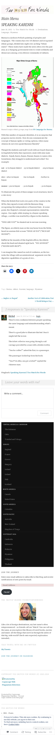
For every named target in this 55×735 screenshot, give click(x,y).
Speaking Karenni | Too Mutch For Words (28, 372)
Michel (11, 316)
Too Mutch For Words (25, 30)
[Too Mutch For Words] (27, 11)
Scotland (8, 484)
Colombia (8, 509)
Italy (6, 479)
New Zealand (10, 524)
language (30, 289)
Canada (8, 494)
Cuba (7, 434)
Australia (8, 519)
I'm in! (6, 592)
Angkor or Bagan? (9, 298)
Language (5, 32)
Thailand (8, 564)
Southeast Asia (9, 534)
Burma (9, 289)
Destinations (43, 30)
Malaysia (8, 549)
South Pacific (8, 514)
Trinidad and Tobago (13, 439)
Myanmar (14, 32)
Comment (44, 413)
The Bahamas (10, 429)
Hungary (8, 464)
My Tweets (5, 649)
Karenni (22, 289)
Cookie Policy (13, 724)
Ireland (7, 474)
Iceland (7, 469)
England (8, 449)
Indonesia (9, 544)
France (7, 454)
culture (15, 289)
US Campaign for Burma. (42, 129)
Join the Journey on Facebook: (17, 656)
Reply (38, 316)
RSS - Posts (8, 713)
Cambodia (9, 539)
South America (9, 504)
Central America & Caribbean (15, 424)
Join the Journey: (10, 572)
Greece (7, 459)
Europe (6, 444)
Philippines (9, 559)
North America (9, 489)
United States (10, 499)
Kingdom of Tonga (12, 529)
